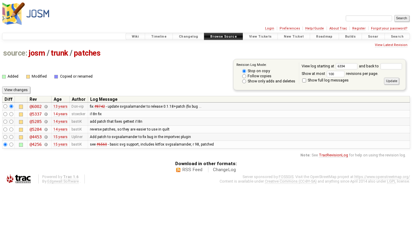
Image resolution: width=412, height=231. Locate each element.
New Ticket (294, 36)
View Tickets (260, 36)
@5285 (35, 121)
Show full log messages (328, 80)
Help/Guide (314, 28)
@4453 (35, 136)
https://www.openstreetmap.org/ (382, 176)
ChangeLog (224, 169)
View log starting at (318, 66)
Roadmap (324, 36)
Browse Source (223, 36)
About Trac (338, 28)
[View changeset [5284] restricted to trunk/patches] (46, 129)
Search (397, 36)
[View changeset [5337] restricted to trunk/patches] (46, 114)
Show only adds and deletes (271, 81)
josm (37, 53)
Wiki (135, 36)
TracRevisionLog (333, 155)
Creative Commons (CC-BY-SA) (291, 181)
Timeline (158, 36)
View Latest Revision (391, 45)
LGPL (391, 181)
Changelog (188, 36)
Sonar (373, 36)
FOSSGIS (286, 176)
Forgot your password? (389, 28)
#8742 (99, 106)
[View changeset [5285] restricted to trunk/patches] (46, 121)
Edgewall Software (63, 181)
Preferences (290, 28)
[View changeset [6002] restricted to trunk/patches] (46, 106)
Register (359, 28)
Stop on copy (258, 71)
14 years (60, 114)
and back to (369, 66)
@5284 (35, 129)
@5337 (35, 114)
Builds (350, 36)
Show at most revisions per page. (340, 73)
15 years (60, 137)
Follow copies (259, 76)
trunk (59, 53)
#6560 (102, 144)
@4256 (35, 144)
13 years (60, 106)
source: (15, 53)
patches (87, 53)
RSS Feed (192, 169)
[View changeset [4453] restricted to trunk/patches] (46, 136)
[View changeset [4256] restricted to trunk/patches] (46, 144)
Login (269, 28)
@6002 (35, 106)
